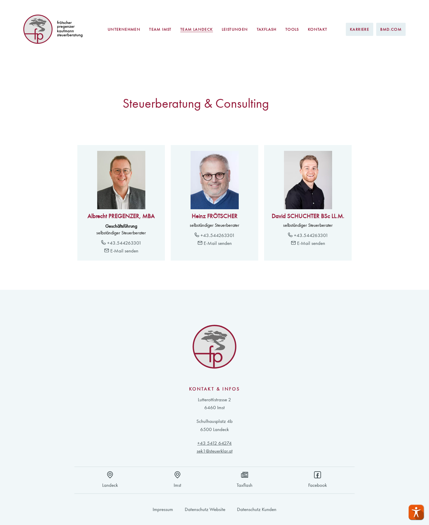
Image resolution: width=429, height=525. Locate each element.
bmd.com (391, 29)
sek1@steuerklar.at (215, 451)
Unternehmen (124, 29)
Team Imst (160, 29)
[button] (416, 512)
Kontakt (317, 29)
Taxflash (267, 29)
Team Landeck (196, 29)
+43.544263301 (124, 243)
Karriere (359, 29)
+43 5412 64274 (214, 443)
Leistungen (235, 29)
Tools (292, 29)
